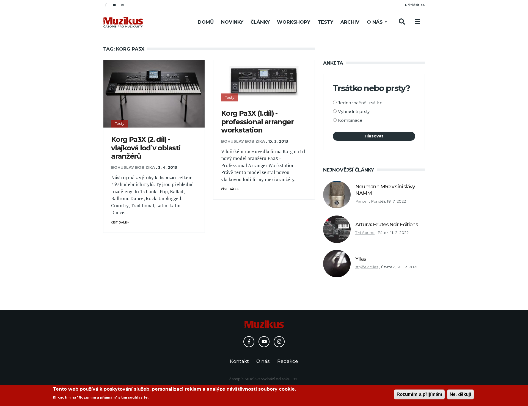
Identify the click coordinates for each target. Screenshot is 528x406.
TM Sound (365, 232)
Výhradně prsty (354, 111)
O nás (375, 22)
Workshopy (293, 22)
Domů (206, 22)
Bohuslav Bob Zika (133, 167)
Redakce (287, 361)
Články (260, 22)
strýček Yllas (366, 267)
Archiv (349, 22)
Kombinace (350, 120)
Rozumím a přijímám (419, 394)
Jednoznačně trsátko (360, 102)
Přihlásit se (415, 5)
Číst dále (119, 222)
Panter (361, 201)
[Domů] (123, 22)
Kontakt (239, 361)
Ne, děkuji (460, 394)
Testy (325, 22)
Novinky (232, 22)
